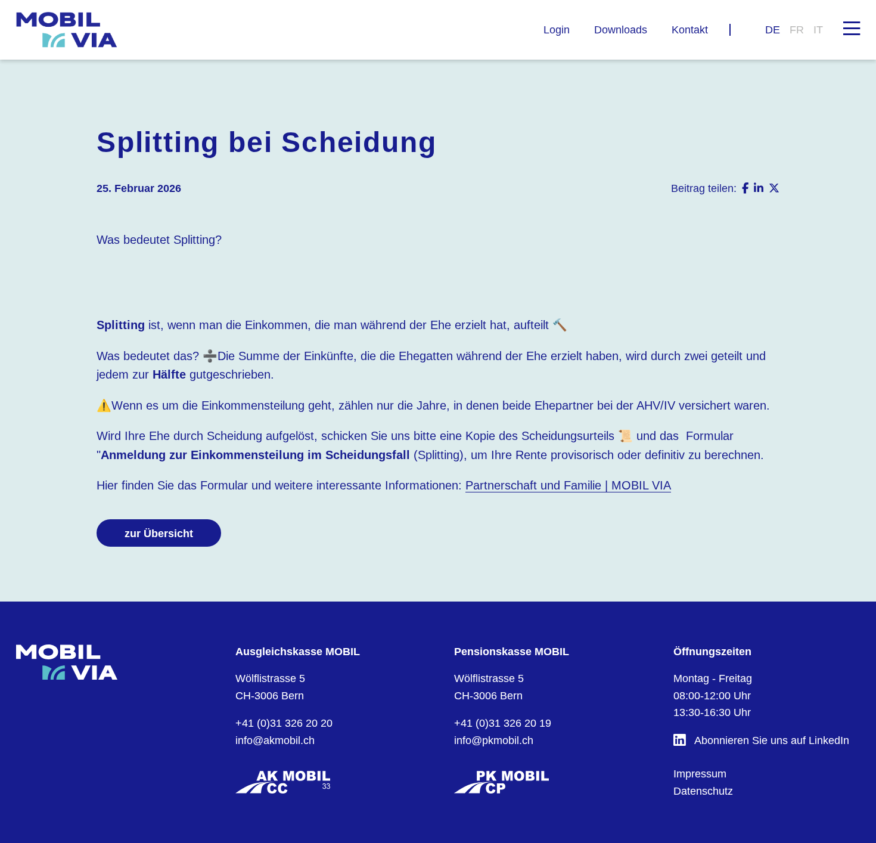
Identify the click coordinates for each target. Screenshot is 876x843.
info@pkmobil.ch (493, 740)
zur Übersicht (159, 534)
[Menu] (851, 27)
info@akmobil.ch (275, 740)
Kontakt (690, 30)
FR (797, 30)
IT (818, 30)
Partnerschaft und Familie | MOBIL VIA (568, 485)
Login (556, 30)
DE (772, 30)
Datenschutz (703, 791)
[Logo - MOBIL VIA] (66, 30)
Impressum (699, 774)
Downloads (620, 30)
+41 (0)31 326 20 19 (502, 723)
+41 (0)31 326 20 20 (284, 723)
